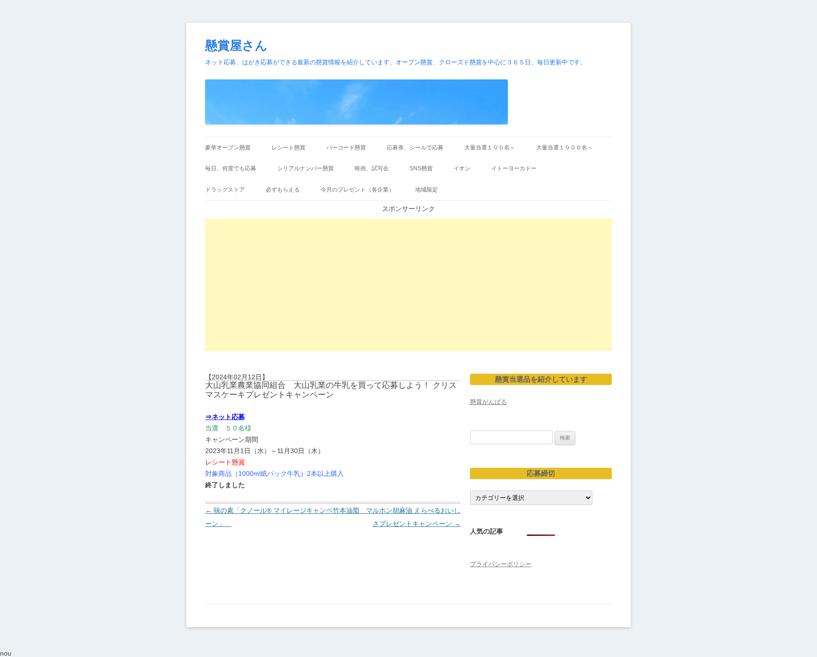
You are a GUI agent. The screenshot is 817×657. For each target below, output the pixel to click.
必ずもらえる (283, 189)
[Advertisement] (408, 285)
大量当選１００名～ (489, 147)
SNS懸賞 (421, 168)
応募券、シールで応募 (415, 147)
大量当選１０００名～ (564, 147)
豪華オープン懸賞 (228, 147)
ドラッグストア (225, 189)
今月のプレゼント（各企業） (357, 189)
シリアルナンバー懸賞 (305, 168)
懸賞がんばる (488, 401)
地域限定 (426, 189)
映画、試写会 (372, 168)
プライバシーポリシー (500, 564)
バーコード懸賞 (346, 147)
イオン (461, 168)
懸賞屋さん (236, 45)
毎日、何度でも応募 (230, 168)
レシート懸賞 (288, 147)
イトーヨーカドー (514, 168)
